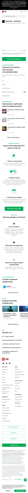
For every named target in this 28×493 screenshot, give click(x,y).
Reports (16, 385)
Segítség (4, 418)
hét (6, 50)
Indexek (4, 382)
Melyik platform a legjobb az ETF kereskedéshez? (10, 352)
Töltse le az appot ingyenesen (14, 59)
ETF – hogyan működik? (8, 336)
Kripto (3, 374)
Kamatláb (4, 402)
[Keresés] (21, 11)
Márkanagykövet (19, 372)
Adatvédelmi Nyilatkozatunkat (7, 488)
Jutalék (3, 84)
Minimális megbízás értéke (8, 92)
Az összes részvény (13, 292)
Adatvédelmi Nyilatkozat (18, 402)
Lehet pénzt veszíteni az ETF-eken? (11, 344)
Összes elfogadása (20, 490)
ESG (16, 391)
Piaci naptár (5, 415)
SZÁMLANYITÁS (14, 445)
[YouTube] (3, 363)
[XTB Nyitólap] (4, 11)
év (18, 50)
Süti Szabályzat (18, 406)
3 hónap (14, 50)
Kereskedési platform (20, 374)
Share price (17, 388)
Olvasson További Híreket (13, 137)
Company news (18, 399)
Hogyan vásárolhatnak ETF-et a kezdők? (12, 340)
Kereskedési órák (6, 95)
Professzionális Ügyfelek (5, 392)
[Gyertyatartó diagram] (24, 50)
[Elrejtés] (14, 9)
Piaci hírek (17, 383)
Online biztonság (6, 421)
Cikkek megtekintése (13, 324)
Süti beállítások (18, 479)
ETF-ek (3, 377)
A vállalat (17, 369)
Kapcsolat (17, 377)
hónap (10, 50)
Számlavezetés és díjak (7, 385)
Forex (3, 379)
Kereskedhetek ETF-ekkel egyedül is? (11, 347)
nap (3, 50)
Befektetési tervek (6, 399)
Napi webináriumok (6, 413)
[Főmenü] (25, 11)
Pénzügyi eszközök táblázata (6, 388)
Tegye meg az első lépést (14, 208)
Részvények (5, 369)
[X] (9, 363)
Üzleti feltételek (18, 397)
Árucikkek (4, 372)
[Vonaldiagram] (22, 50)
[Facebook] (6, 363)
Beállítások (8, 490)
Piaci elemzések (6, 410)
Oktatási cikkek (5, 408)
